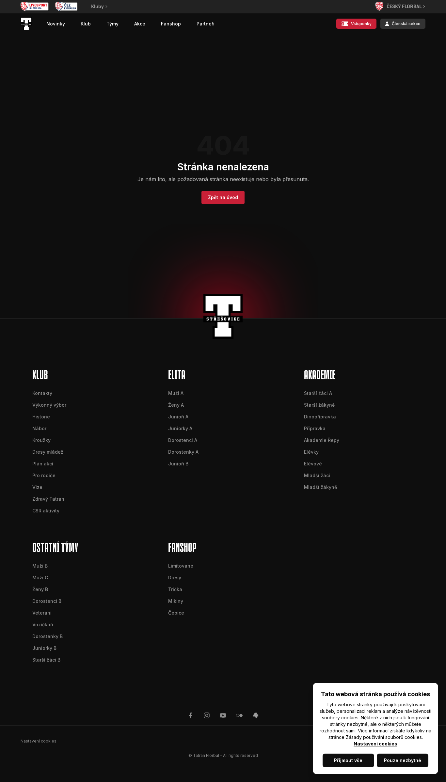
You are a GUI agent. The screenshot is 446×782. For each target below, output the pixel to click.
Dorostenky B (47, 636)
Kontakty (42, 393)
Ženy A (176, 405)
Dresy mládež (47, 452)
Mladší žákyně (320, 487)
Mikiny (175, 601)
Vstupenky (361, 23)
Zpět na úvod (223, 197)
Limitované (180, 566)
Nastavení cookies (375, 743)
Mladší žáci (317, 475)
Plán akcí (42, 463)
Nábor (39, 428)
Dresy (174, 577)
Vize (37, 487)
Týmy (112, 23)
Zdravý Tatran (48, 499)
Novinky (55, 23)
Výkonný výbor (49, 405)
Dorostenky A (183, 452)
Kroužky (41, 440)
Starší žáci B (46, 660)
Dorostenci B (46, 601)
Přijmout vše (348, 760)
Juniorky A (180, 428)
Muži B (40, 566)
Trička (175, 589)
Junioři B (178, 463)
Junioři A (178, 416)
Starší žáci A (318, 393)
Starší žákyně (319, 405)
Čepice (176, 613)
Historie (41, 416)
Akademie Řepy (321, 440)
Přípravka (315, 428)
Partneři (206, 23)
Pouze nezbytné (402, 760)
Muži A (175, 393)
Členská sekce (406, 23)
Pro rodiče (44, 475)
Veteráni (42, 613)
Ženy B (40, 589)
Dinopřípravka (320, 416)
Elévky (311, 452)
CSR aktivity (45, 510)
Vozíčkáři (42, 624)
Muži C (40, 577)
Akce (139, 23)
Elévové (313, 463)
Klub (86, 23)
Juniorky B (44, 648)
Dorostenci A (182, 440)
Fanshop (171, 23)
